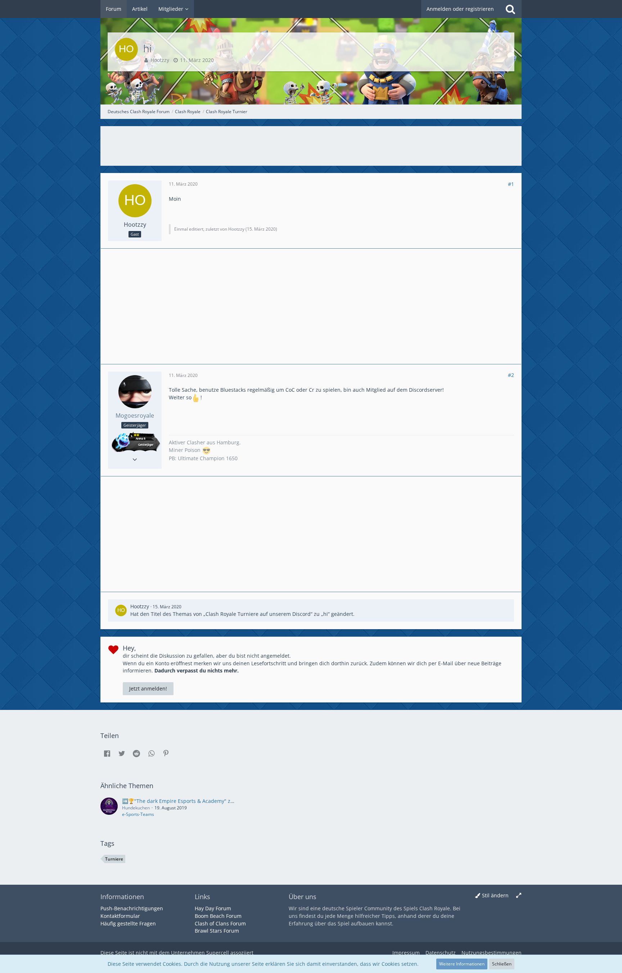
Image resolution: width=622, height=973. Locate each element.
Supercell (217, 952)
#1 (511, 184)
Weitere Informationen (461, 964)
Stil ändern (495, 895)
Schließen (501, 964)
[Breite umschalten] (519, 895)
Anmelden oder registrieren (460, 8)
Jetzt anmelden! (148, 688)
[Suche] (510, 9)
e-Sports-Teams (138, 814)
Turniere (114, 859)
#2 (511, 375)
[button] (106, 753)
